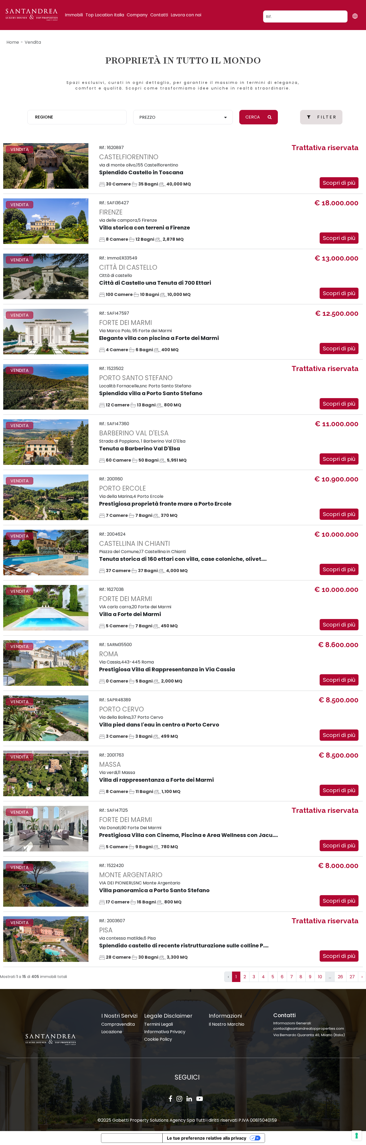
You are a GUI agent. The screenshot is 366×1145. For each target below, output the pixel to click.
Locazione (111, 1032)
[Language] (355, 16)
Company (137, 15)
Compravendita (118, 1024)
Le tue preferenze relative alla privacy (206, 1138)
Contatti (159, 15)
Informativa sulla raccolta (132, 1138)
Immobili (74, 15)
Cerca (253, 117)
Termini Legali (158, 1024)
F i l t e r (326, 117)
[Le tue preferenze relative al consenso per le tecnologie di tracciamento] (357, 1136)
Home (12, 42)
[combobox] (77, 117)
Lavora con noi (186, 15)
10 (320, 977)
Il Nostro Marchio (226, 1024)
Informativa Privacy (164, 1032)
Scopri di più (339, 183)
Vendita (33, 42)
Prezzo (147, 117)
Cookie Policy (158, 1039)
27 (352, 977)
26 (340, 977)
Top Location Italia (104, 15)
